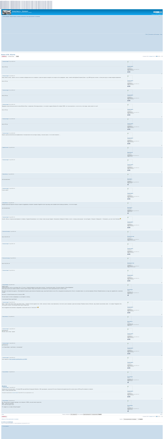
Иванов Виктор (5, 202)
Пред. (3, 414)
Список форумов (6, 16)
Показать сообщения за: (66, 414)
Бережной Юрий (5, 284)
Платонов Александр (6, 231)
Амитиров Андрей (6, 61)
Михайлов (4, 386)
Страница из (152, 56)
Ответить (2, 416)
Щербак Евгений (5, 147)
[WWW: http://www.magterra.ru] (128, 295)
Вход (161, 34)
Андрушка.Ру (160, 14)
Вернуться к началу (161, 73)
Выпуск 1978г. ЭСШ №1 (8, 54)
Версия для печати (159, 16)
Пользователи (151, 34)
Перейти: (121, 419)
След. (161, 414)
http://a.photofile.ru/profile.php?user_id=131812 (18, 359)
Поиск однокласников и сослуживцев (33, 16)
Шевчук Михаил (5, 316)
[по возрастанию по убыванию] (96, 414)
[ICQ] (129, 72)
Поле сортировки (80, 414)
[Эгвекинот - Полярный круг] (7, 12)
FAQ (147, 34)
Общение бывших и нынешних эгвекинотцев (18, 16)
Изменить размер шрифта (161, 16)
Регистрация (157, 34)
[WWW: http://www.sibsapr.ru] (128, 72)
